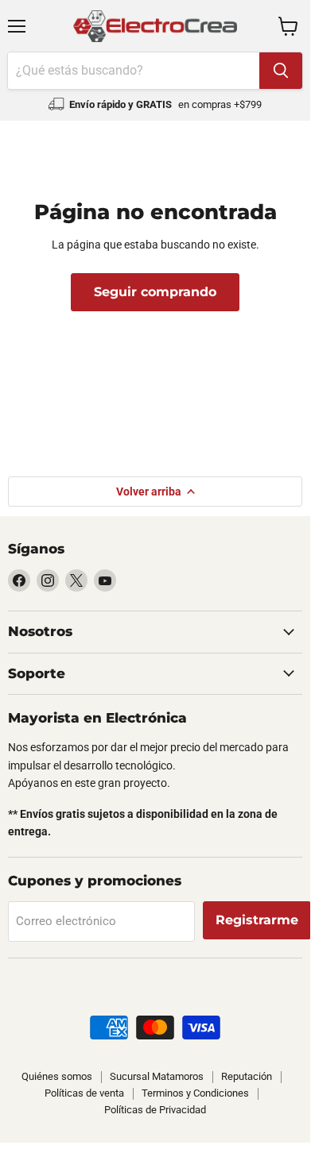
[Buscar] (280, 70)
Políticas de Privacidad (155, 1110)
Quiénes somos (56, 1076)
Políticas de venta (84, 1093)
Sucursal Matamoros (157, 1076)
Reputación (246, 1076)
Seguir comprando (155, 291)
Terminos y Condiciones (195, 1093)
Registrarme (257, 919)
